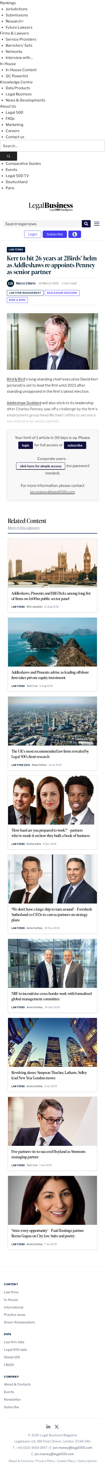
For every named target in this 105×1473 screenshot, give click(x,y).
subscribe (75, 445)
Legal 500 (14, 112)
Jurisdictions (17, 9)
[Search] (8, 156)
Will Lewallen (34, 606)
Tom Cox (32, 686)
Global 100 (12, 1357)
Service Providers (21, 39)
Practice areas (14, 1315)
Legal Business (19, 94)
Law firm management (25, 292)
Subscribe (55, 234)
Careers (13, 131)
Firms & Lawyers (14, 33)
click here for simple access (41, 466)
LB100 (9, 1365)
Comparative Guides (23, 163)
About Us (8, 106)
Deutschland (17, 182)
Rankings (8, 3)
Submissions (17, 15)
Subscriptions (87, 1461)
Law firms (16, 249)
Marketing (14, 125)
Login (32, 234)
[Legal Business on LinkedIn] (48, 1427)
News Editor (39, 765)
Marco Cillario (25, 283)
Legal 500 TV (17, 176)
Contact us (15, 137)
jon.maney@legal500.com (52, 492)
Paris (10, 188)
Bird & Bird (17, 299)
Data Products (18, 88)
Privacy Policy (45, 1461)
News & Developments (25, 100)
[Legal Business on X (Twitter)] (56, 1427)
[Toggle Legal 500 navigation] (74, 234)
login (25, 445)
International (13, 1307)
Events (11, 169)
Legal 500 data (15, 1349)
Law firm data (20, 765)
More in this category (24, 528)
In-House (8, 64)
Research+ (15, 21)
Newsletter (12, 1399)
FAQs (10, 118)
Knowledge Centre (16, 82)
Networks (14, 51)
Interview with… (19, 58)
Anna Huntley (35, 928)
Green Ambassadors (19, 1322)
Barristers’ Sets (19, 45)
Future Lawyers (19, 27)
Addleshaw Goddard (62, 292)
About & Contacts (17, 1384)
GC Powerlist (17, 76)
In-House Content (21, 70)
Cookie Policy (66, 1461)
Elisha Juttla (34, 844)
